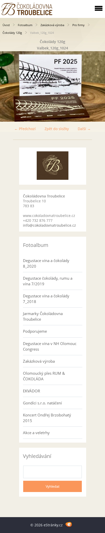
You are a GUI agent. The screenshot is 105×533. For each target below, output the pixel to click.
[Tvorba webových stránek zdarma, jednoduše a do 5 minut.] (68, 524)
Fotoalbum (25, 25)
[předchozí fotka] (8, 86)
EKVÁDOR (31, 390)
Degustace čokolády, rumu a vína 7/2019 (47, 281)
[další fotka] (96, 86)
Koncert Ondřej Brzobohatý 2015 (47, 417)
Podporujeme (35, 331)
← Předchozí (25, 128)
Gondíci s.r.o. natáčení (42, 402)
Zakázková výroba (52, 25)
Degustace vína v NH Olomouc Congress (49, 346)
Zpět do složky (57, 128)
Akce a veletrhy (36, 432)
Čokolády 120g (12, 33)
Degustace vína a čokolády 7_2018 (46, 298)
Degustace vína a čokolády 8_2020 (46, 263)
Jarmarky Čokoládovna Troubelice (43, 316)
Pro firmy (78, 25)
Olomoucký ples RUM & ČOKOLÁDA (44, 376)
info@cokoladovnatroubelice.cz (49, 225)
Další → (84, 128)
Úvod (6, 25)
